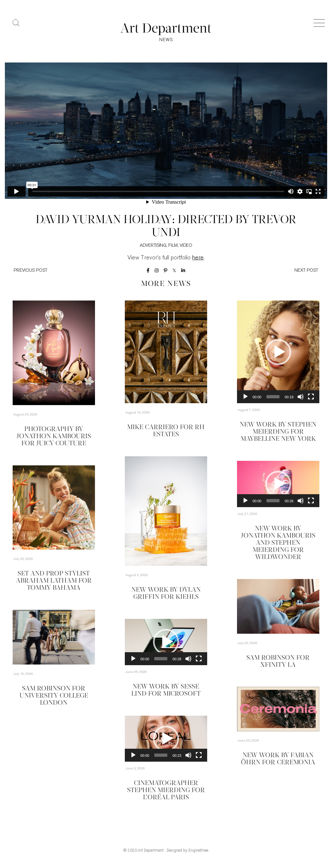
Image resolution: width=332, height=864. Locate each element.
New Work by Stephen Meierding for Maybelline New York (278, 432)
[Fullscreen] (311, 396)
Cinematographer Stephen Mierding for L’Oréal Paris (166, 790)
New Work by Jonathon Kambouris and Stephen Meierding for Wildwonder (278, 543)
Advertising (153, 245)
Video (186, 245)
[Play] (245, 396)
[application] (278, 352)
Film (173, 245)
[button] (278, 352)
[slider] (273, 396)
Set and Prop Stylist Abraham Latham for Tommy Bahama (54, 581)
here (198, 258)
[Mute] (300, 396)
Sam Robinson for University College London (53, 696)
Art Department (151, 850)
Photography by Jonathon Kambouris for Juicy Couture (54, 436)
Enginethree (198, 850)
